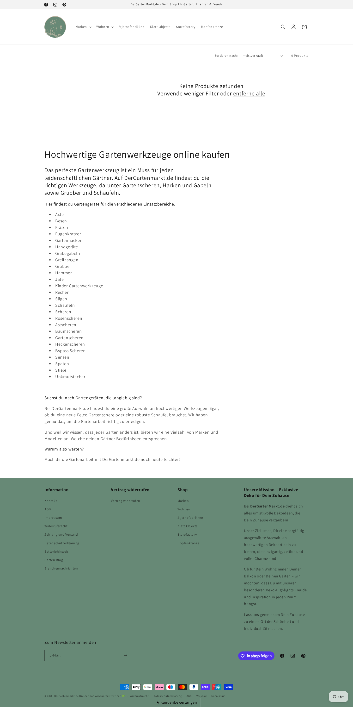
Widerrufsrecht (55, 526)
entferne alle (249, 93)
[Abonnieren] (125, 655)
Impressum (53, 517)
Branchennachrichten (61, 568)
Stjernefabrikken (190, 517)
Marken (183, 501)
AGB (47, 509)
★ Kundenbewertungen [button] (176, 702)
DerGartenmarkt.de (66, 696)
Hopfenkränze (188, 543)
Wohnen (183, 509)
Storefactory (187, 534)
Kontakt (50, 501)
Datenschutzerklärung (61, 543)
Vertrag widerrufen (125, 501)
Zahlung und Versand (61, 534)
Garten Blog (53, 560)
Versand (201, 696)
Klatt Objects (187, 526)
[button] (83, 27)
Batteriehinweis (56, 551)
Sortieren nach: (226, 55)
